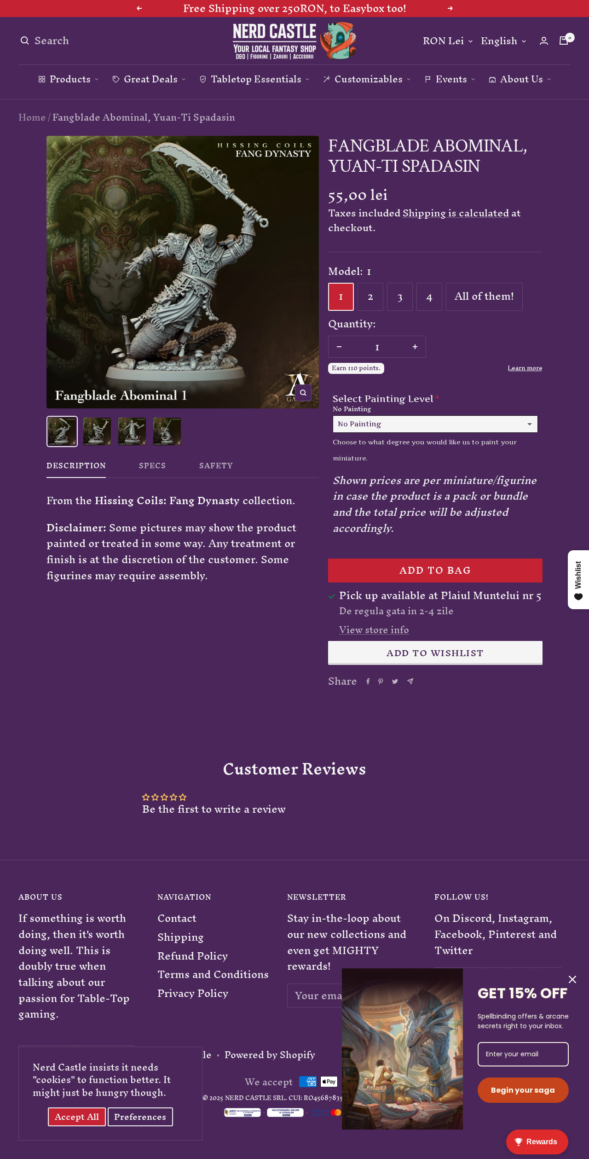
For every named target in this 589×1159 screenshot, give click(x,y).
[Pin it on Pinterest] (380, 681)
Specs (152, 468)
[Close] (572, 979)
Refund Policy (192, 956)
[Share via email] (410, 681)
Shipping (180, 937)
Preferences (140, 1116)
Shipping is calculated (456, 213)
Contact (176, 918)
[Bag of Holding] (563, 40)
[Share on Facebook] (368, 681)
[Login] (544, 41)
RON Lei (443, 41)
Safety (216, 468)
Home (32, 117)
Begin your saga (523, 1090)
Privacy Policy (192, 993)
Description (76, 468)
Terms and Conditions (213, 975)
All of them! (484, 296)
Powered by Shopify (270, 1054)
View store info (374, 629)
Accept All (77, 1116)
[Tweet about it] (395, 681)
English (499, 41)
